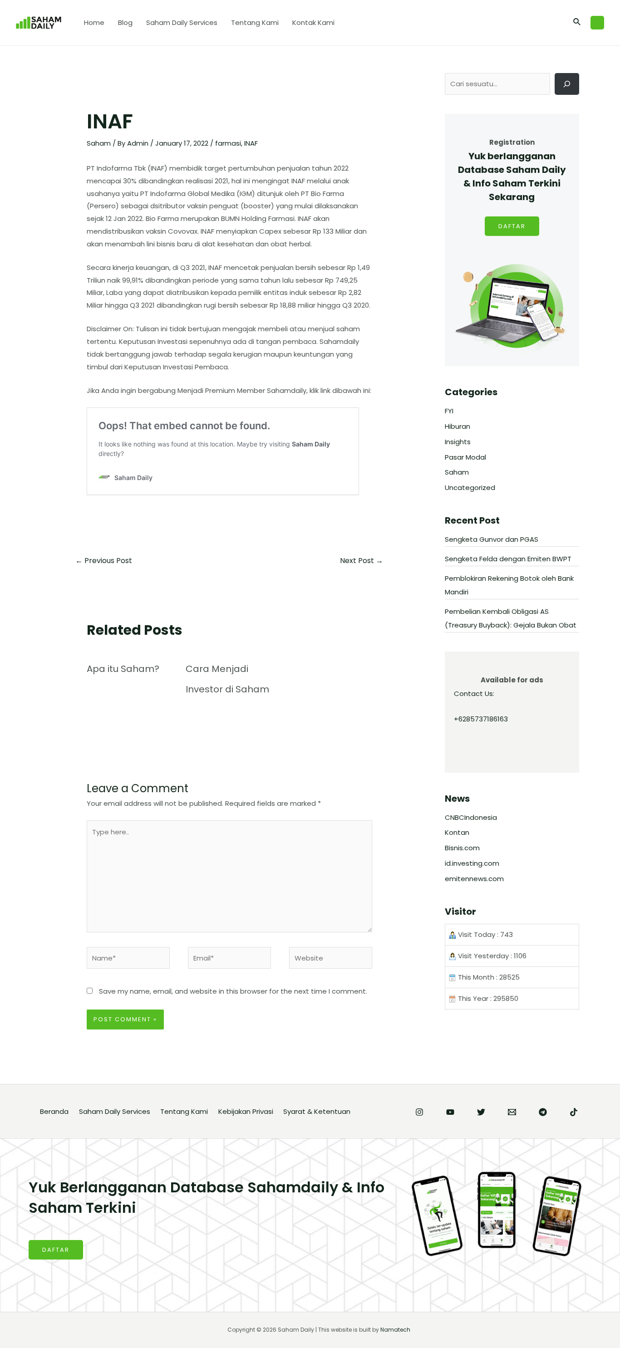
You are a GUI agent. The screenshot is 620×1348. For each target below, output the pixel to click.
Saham (99, 143)
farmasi (228, 143)
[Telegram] (543, 1112)
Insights (458, 441)
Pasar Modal (465, 457)
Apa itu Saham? (123, 668)
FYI (449, 411)
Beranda (54, 1111)
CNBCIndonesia (471, 817)
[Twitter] (481, 1112)
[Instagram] (419, 1112)
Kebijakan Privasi (245, 1111)
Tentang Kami (255, 22)
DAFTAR (512, 226)
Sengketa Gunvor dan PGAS (491, 539)
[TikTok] (574, 1112)
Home (94, 22)
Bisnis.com (462, 848)
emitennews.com (474, 878)
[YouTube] (450, 1112)
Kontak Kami (313, 22)
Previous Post (103, 560)
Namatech (395, 1329)
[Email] (512, 1112)
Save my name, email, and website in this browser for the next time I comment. (233, 991)
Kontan (457, 832)
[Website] (330, 959)
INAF (251, 143)
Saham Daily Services (181, 22)
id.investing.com (472, 863)
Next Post (361, 560)
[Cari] (567, 84)
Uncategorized (470, 487)
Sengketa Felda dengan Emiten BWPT (508, 559)
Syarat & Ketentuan (316, 1111)
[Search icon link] (577, 22)
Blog (125, 22)
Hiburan (457, 426)
